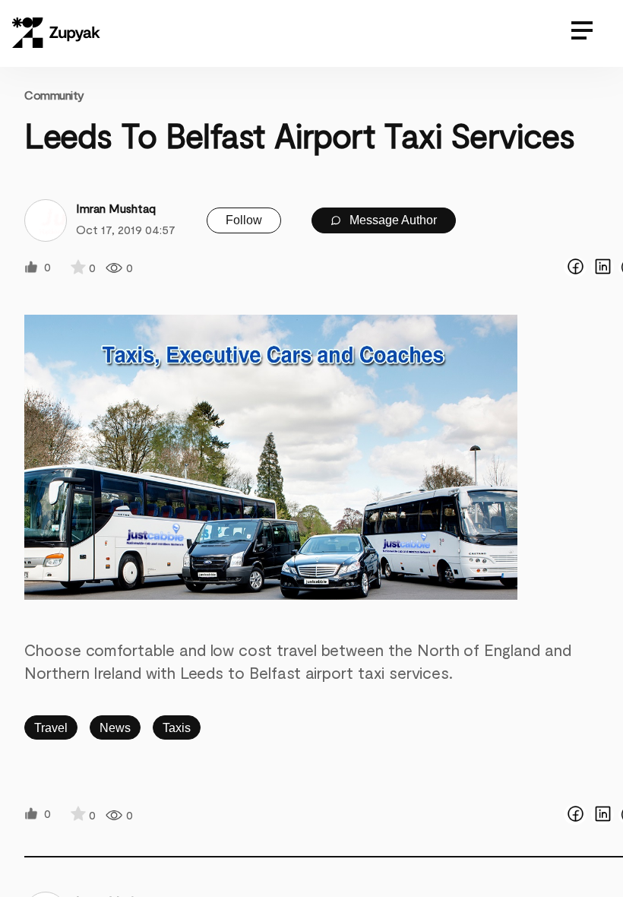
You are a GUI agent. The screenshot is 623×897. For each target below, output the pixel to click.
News (115, 727)
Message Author (391, 220)
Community (54, 94)
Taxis (177, 727)
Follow (244, 220)
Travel (51, 727)
